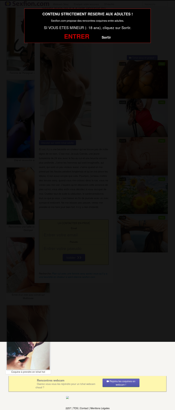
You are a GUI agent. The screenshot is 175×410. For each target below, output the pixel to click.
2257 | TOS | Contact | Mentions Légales (88, 408)
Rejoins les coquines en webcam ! (122, 382)
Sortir (106, 37)
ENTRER (76, 36)
